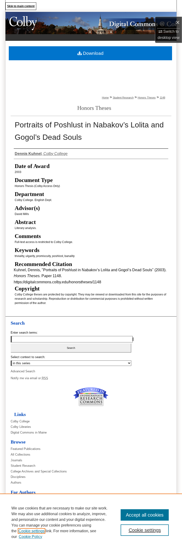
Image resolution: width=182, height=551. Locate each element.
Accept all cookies (145, 515)
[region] (91, 522)
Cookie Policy (30, 537)
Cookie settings (31, 531)
